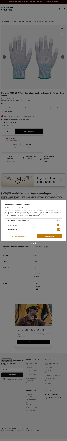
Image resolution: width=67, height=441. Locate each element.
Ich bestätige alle (49, 236)
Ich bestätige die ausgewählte (20, 236)
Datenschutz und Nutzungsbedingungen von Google (25, 215)
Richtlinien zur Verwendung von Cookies (48, 210)
